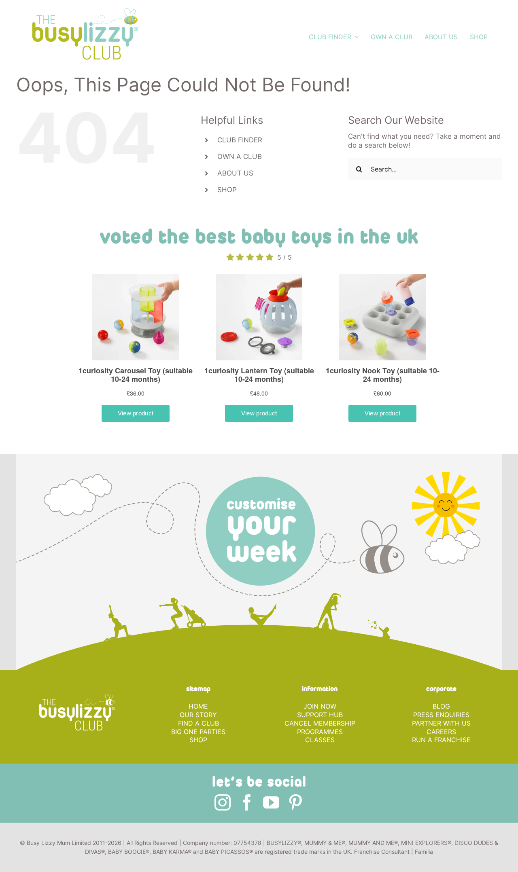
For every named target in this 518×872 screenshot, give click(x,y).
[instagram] (222, 808)
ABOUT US (235, 173)
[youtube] (271, 808)
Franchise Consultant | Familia (393, 857)
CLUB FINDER (239, 140)
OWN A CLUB (239, 156)
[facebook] (247, 808)
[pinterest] (295, 808)
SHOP (227, 190)
